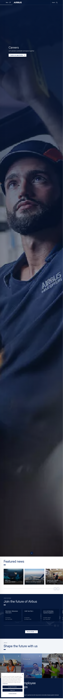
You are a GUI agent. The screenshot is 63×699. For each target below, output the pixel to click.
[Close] (22, 674)
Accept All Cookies (12, 686)
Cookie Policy (5, 683)
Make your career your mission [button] (10, 581)
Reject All (12, 690)
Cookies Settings (12, 693)
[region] (12, 685)
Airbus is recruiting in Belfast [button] (33, 581)
